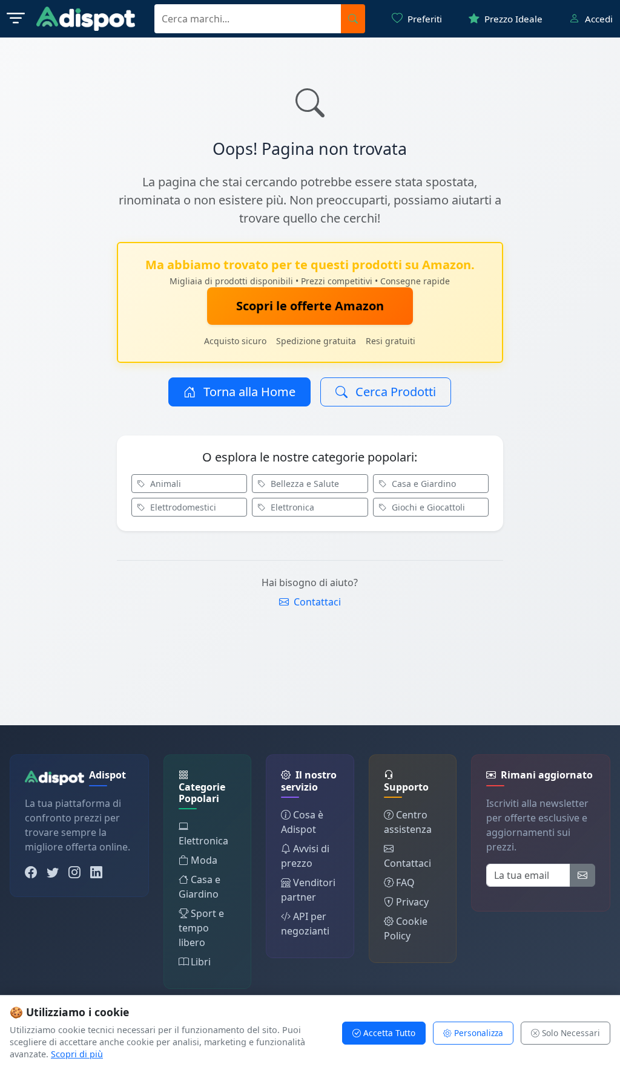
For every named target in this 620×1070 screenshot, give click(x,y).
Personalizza (477, 1033)
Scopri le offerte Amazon (310, 306)
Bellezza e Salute (303, 483)
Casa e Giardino (422, 483)
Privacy (412, 902)
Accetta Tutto (388, 1033)
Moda (204, 860)
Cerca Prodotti (394, 391)
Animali (164, 483)
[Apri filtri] (15, 19)
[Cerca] (353, 18)
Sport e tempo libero (201, 928)
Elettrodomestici (182, 507)
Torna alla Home (247, 391)
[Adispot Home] (85, 19)
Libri (201, 961)
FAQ (405, 882)
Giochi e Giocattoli (427, 507)
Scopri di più (77, 1054)
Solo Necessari (569, 1033)
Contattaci (316, 601)
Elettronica (291, 507)
